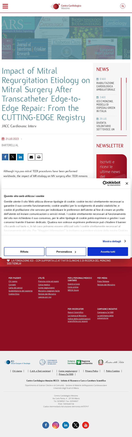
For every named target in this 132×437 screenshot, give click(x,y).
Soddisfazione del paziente (20, 290)
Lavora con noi (44, 297)
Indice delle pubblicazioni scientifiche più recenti (79, 319)
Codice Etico (14, 294)
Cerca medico (44, 284)
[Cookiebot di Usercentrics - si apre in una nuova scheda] (105, 183)
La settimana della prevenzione (105, 316)
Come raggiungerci (46, 287)
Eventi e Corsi (74, 284)
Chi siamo (13, 281)
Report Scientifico (75, 312)
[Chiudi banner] (127, 183)
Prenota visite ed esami (48, 281)
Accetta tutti (108, 251)
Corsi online (73, 287)
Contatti (12, 284)
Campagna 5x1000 (105, 312)
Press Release (103, 281)
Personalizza (64, 251)
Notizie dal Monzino (47, 294)
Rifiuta (24, 251)
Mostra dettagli (112, 241)
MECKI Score (73, 290)
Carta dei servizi (16, 287)
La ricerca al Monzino (77, 315)
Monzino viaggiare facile (49, 290)
